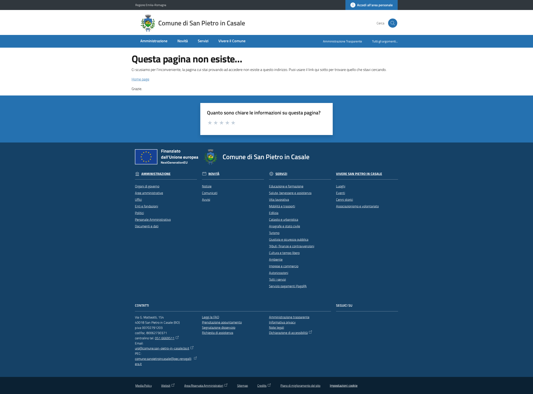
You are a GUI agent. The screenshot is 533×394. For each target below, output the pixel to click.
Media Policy (143, 385)
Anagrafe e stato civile (284, 226)
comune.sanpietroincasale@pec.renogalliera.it (163, 361)
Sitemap (242, 385)
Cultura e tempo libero (284, 252)
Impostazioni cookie (343, 385)
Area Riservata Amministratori (203, 385)
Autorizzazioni (278, 272)
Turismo (274, 232)
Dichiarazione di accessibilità (288, 332)
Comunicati (209, 192)
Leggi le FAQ (210, 317)
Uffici (138, 199)
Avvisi (206, 199)
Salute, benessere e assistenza (290, 192)
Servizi (281, 173)
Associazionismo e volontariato (357, 206)
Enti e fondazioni (146, 206)
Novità (213, 173)
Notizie (207, 186)
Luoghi (340, 186)
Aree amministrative (149, 192)
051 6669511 (164, 338)
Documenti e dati (146, 226)
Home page (140, 79)
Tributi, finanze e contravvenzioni (291, 246)
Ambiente (276, 259)
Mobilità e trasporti (282, 206)
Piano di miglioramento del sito (300, 385)
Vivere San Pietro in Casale (359, 173)
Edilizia (273, 212)
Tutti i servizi (277, 279)
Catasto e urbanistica (283, 219)
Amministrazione (156, 173)
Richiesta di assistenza (217, 332)
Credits (261, 385)
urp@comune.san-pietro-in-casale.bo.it (162, 348)
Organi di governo (147, 186)
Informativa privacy (282, 322)
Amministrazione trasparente (289, 317)
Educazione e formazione (286, 186)
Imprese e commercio (283, 266)
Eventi (340, 192)
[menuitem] (153, 41)
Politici (139, 212)
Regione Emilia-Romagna (150, 5)
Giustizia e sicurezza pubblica (288, 239)
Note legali (276, 327)
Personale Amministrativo (153, 219)
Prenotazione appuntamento (222, 322)
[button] (393, 23)
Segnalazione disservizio (218, 327)
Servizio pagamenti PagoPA (288, 286)
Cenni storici (344, 199)
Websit (165, 385)
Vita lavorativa (279, 199)
